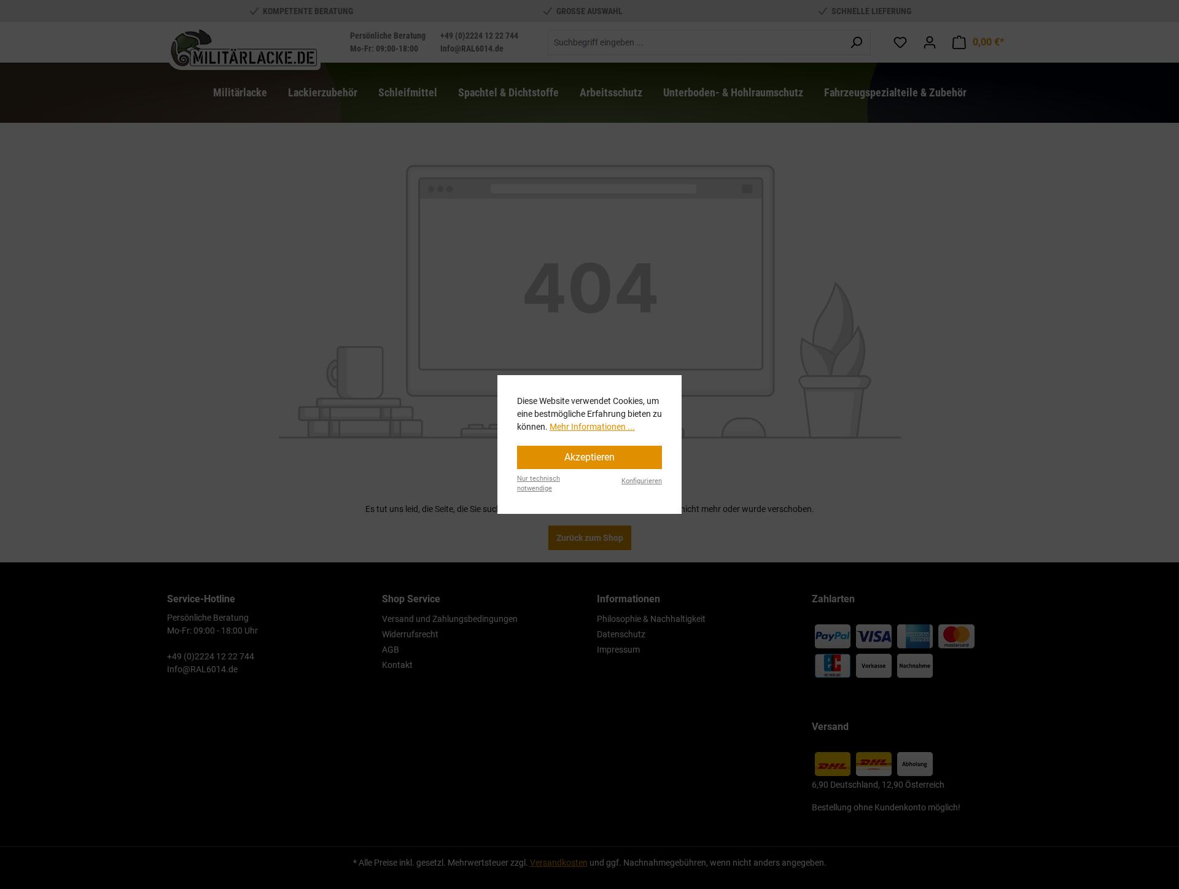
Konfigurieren (641, 481)
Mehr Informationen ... (592, 427)
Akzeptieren (589, 457)
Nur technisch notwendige (538, 484)
